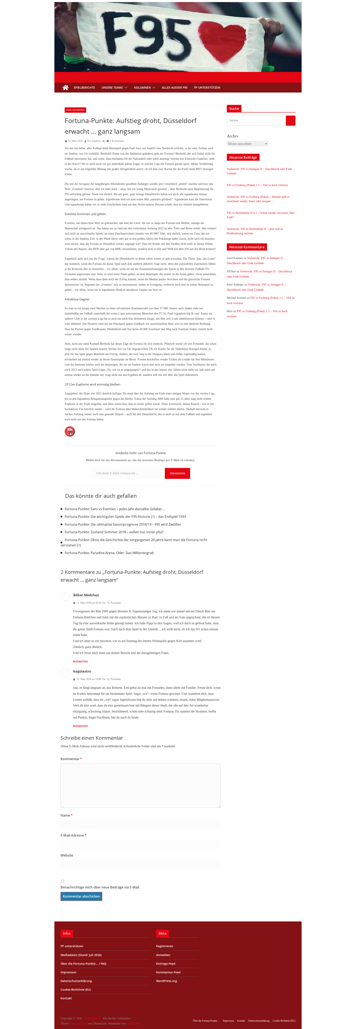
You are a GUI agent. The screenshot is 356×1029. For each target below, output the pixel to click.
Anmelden (163, 955)
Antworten (80, 661)
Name (67, 815)
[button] (125, 87)
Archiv (232, 136)
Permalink (116, 602)
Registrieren (164, 946)
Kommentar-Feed (168, 972)
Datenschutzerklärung (76, 981)
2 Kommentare (117, 140)
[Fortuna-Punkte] (178, 5)
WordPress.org (166, 981)
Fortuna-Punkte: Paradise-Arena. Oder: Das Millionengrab (109, 553)
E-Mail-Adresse (74, 835)
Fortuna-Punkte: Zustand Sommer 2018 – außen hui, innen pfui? (114, 532)
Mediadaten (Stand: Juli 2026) (81, 955)
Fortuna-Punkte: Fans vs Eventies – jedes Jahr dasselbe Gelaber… (115, 509)
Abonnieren (177, 473)
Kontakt (66, 998)
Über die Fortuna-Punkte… (206, 1020)
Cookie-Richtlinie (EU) (76, 989)
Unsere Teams (112, 87)
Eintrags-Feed (165, 964)
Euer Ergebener (75, 110)
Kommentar (71, 759)
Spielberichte (84, 87)
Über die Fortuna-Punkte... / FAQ (83, 964)
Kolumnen (142, 87)
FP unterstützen (207, 87)
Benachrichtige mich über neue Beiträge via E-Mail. (100, 887)
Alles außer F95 (174, 87)
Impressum (68, 972)
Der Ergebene (94, 140)
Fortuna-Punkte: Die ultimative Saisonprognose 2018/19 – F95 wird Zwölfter (123, 524)
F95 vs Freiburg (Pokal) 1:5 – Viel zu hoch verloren (257, 185)
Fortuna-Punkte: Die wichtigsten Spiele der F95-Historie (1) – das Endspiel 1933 (125, 516)
